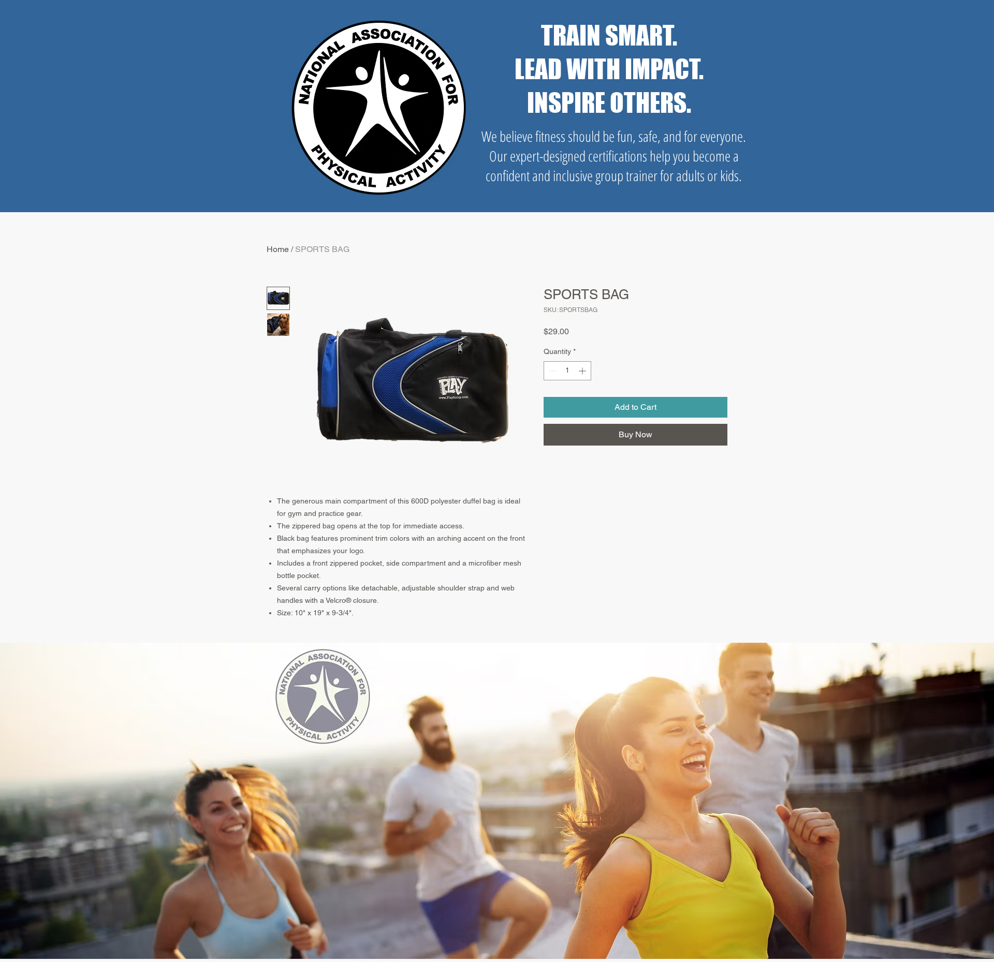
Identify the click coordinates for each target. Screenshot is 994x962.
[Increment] (583, 371)
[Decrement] (551, 371)
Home (278, 249)
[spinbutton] (567, 371)
